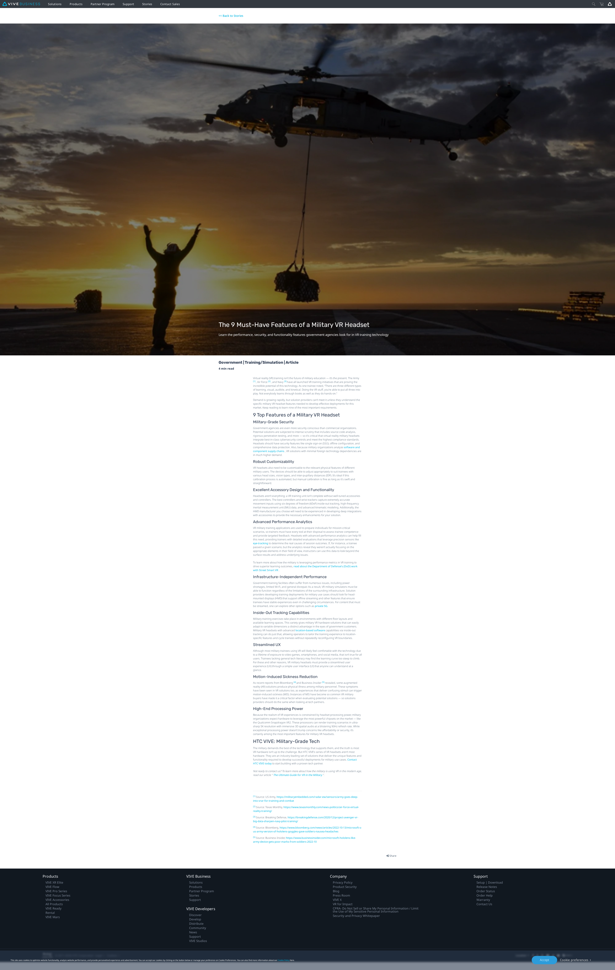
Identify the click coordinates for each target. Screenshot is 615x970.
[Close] (594, 4)
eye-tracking (261, 543)
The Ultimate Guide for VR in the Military (298, 775)
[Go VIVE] (610, 4)
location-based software (310, 630)
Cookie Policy (283, 960)
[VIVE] (21, 4)
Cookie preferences (574, 960)
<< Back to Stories (231, 16)
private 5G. (321, 606)
